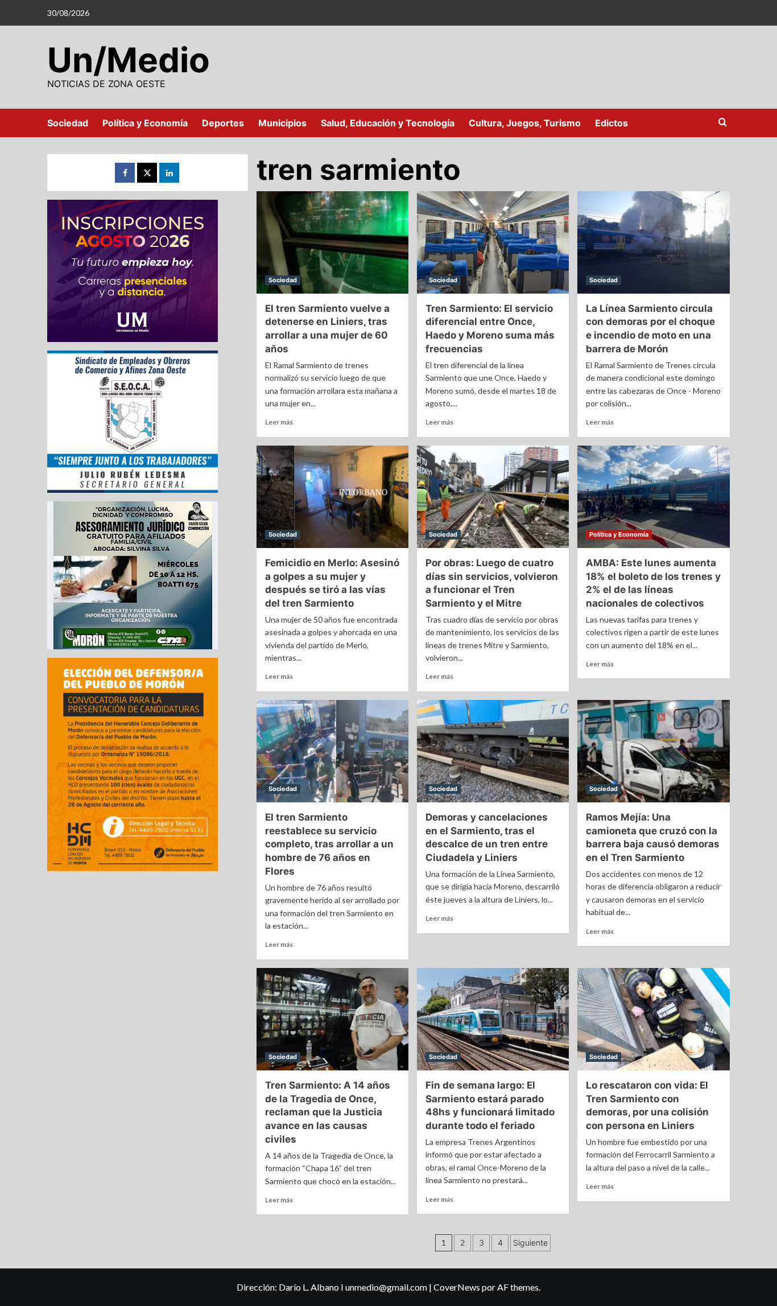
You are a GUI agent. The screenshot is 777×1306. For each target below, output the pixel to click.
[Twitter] (147, 173)
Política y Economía (145, 123)
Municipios (282, 123)
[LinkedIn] (169, 173)
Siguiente (530, 1242)
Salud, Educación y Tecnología (387, 123)
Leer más (279, 422)
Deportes (223, 123)
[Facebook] (125, 173)
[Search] (723, 123)
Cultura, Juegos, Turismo (525, 123)
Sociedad (67, 123)
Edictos (611, 123)
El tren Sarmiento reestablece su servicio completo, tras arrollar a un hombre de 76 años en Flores (329, 844)
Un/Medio (128, 59)
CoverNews (456, 1287)
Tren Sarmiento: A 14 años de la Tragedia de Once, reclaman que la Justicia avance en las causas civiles (327, 1112)
